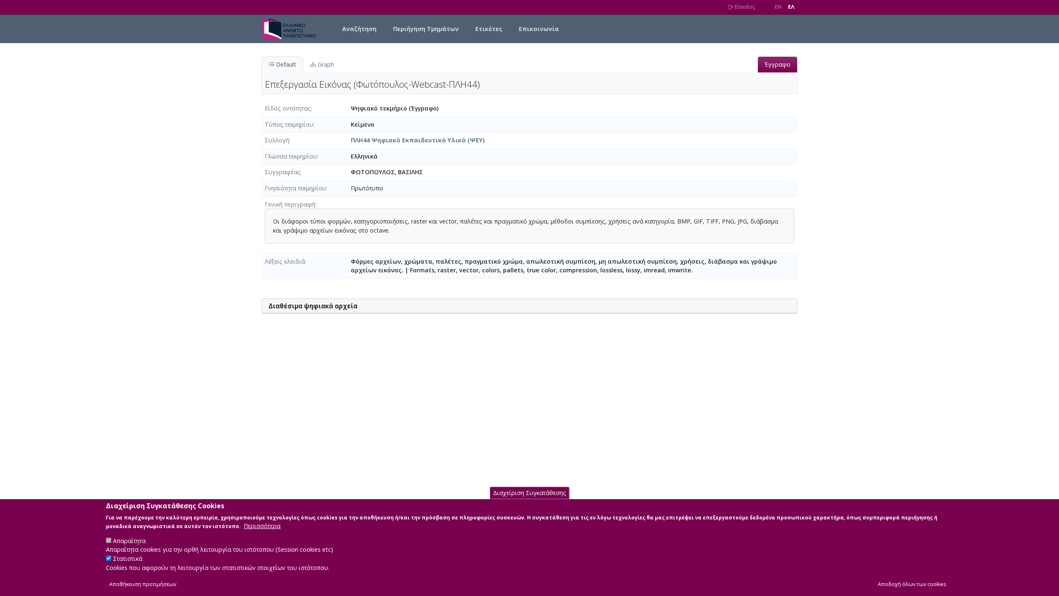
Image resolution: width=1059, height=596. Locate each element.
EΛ (791, 6)
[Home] (291, 29)
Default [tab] (285, 64)
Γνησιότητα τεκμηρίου (295, 188)
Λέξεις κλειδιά (285, 261)
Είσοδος (744, 6)
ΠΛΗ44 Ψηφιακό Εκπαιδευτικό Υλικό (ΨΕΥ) (418, 140)
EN (778, 6)
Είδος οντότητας (288, 108)
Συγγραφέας (283, 172)
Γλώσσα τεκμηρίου (291, 156)
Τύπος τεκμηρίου (289, 124)
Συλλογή (277, 140)
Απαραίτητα (129, 541)
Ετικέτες (488, 29)
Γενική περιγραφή (290, 204)
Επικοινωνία (539, 29)
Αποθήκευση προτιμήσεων (142, 584)
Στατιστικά (127, 559)
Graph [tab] (325, 64)
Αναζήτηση (359, 29)
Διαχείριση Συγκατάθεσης (529, 493)
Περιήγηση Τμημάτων (426, 29)
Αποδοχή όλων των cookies (912, 584)
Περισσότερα (262, 526)
